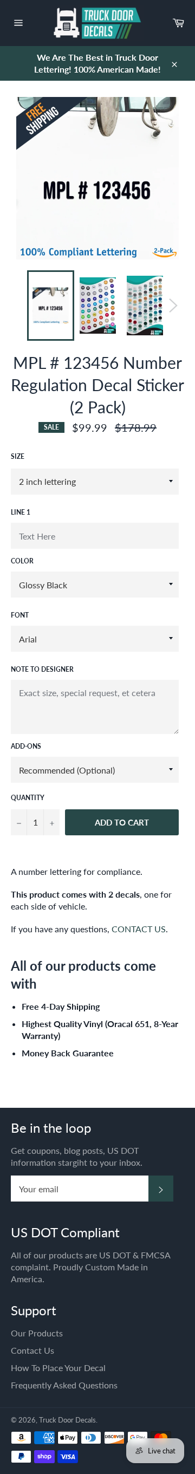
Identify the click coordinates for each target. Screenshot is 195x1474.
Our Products (37, 1333)
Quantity (27, 798)
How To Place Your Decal (58, 1367)
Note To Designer (42, 669)
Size (17, 456)
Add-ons (26, 746)
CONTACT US (139, 929)
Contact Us (32, 1350)
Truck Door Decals (67, 1419)
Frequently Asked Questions (64, 1385)
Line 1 (20, 512)
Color (22, 561)
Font (20, 615)
